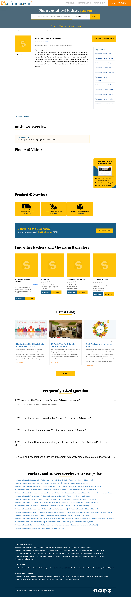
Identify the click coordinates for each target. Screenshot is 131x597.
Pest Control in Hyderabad (23, 553)
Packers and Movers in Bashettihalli (51, 493)
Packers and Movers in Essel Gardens (55, 486)
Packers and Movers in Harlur (51, 483)
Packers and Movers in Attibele (75, 493)
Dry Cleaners (50, 579)
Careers (24, 568)
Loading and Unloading (53, 212)
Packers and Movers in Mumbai (104, 58)
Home (16, 30)
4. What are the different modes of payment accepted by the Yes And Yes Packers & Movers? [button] (61, 444)
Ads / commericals (55, 568)
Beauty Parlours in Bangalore (44, 547)
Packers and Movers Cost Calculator (27, 550)
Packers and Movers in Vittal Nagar (77, 512)
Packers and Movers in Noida (103, 85)
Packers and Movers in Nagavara (52, 506)
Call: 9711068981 (119, 3)
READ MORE (20, 363)
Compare (63, 26)
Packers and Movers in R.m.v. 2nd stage (57, 499)
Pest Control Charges (78, 550)
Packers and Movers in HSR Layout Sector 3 (83, 509)
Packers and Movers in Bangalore (41, 30)
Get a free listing (84, 3)
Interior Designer (20, 579)
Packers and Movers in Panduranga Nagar (84, 502)
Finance (26, 577)
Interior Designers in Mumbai (93, 553)
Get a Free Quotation (104, 39)
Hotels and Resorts (101, 577)
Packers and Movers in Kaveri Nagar (84, 499)
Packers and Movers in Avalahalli (25, 512)
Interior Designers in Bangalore (25, 556)
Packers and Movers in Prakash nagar (77, 506)
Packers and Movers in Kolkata (104, 99)
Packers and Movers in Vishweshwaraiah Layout (85, 486)
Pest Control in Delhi (47, 550)
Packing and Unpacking (80, 212)
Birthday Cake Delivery (44, 556)
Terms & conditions (85, 568)
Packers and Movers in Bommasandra (27, 509)
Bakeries (42, 579)
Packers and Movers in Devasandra (102, 518)
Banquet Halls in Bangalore (24, 559)
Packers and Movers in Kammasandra (54, 509)
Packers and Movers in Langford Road (84, 525)
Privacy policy (97, 568)
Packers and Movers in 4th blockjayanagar (55, 525)
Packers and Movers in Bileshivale (80, 480)
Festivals (57, 577)
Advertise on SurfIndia (70, 568)
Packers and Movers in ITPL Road (26, 515)
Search (95, 17)
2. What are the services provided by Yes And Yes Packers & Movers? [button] (53, 418)
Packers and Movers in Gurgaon (104, 89)
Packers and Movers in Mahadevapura (80, 515)
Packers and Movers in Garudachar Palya (52, 515)
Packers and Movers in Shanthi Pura (27, 525)
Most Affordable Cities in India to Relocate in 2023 (30, 345)
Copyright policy (108, 568)
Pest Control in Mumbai (62, 550)
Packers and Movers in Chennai (104, 94)
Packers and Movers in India (24, 547)
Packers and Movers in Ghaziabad (104, 104)
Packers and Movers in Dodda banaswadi (82, 490)
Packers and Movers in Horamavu (102, 512)
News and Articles (62, 579)
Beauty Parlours (32, 579)
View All (65, 373)
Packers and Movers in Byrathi (54, 518)
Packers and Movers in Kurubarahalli (27, 480)
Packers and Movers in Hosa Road (77, 518)
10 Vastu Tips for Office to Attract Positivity (63, 345)
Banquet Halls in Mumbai (96, 556)
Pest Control (65, 577)
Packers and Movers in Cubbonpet (26, 493)
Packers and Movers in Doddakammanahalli (29, 522)
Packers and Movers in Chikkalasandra (27, 528)
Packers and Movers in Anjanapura (78, 496)
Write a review (70, 3)
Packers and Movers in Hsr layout (53, 528)
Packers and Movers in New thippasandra (28, 490)
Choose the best (76, 26)
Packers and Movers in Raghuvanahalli (27, 486)
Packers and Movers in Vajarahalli (83, 522)
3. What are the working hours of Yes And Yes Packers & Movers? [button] (51, 430)
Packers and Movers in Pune (103, 67)
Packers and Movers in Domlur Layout (51, 512)
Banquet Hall (89, 577)
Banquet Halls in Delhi (79, 556)
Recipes (40, 577)
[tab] (65, 404)
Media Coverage (42, 568)
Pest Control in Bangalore (95, 550)
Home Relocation (27, 212)
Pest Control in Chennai (56, 553)
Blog (70, 579)
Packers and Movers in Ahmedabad (101, 78)
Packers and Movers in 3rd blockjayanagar (54, 502)
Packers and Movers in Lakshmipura (58, 522)
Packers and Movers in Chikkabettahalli (54, 480)
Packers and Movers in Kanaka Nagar (27, 483)
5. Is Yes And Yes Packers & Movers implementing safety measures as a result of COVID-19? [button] (65, 457)
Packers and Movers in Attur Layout (27, 496)
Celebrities (33, 577)
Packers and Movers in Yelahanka (55, 490)
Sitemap (76, 579)
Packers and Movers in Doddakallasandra (28, 499)
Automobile (18, 577)
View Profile (20, 298)
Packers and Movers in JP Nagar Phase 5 (28, 518)
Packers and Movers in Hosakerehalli (53, 496)
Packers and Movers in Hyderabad (104, 72)
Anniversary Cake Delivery (62, 556)
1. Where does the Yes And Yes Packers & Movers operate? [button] (47, 400)
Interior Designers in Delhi (74, 553)
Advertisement (99, 3)
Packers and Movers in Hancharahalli (27, 506)
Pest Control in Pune (40, 553)
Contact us (32, 568)
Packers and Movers (25, 30)
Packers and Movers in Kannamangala (75, 483)
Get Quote (30, 298)
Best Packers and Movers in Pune (99, 345)
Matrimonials (49, 577)
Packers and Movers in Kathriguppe (26, 502)
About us (18, 568)
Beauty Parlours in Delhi (63, 547)
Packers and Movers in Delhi (103, 53)
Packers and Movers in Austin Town (100, 493)
